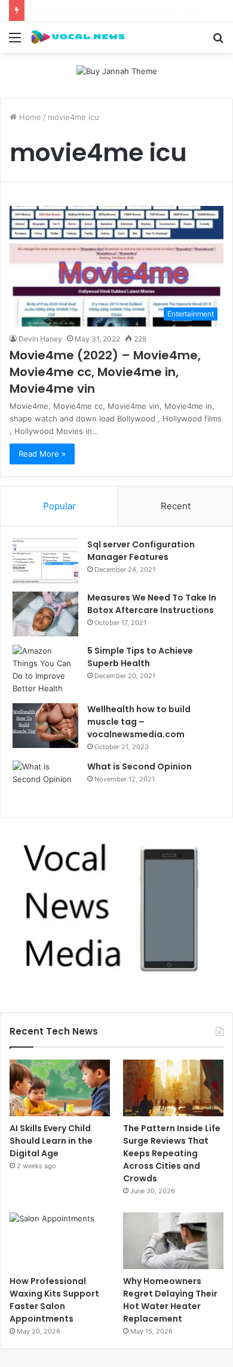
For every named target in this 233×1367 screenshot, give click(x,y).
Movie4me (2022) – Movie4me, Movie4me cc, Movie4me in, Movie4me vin (105, 372)
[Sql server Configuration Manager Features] (45, 560)
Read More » (42, 453)
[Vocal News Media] (77, 37)
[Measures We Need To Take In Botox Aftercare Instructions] (45, 614)
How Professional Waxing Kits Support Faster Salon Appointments (54, 1300)
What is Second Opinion (139, 766)
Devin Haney (40, 338)
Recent (176, 506)
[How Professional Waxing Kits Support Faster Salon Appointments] (60, 1240)
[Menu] (15, 41)
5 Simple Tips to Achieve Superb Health (140, 657)
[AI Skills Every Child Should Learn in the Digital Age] (60, 1088)
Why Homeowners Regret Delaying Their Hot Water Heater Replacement (170, 1300)
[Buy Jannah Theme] (116, 70)
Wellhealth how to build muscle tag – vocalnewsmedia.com (139, 721)
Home (29, 117)
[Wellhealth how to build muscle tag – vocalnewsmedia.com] (45, 725)
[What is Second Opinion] (45, 783)
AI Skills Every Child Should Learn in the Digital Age (51, 1140)
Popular (59, 506)
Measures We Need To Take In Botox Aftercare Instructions (151, 604)
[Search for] (218, 41)
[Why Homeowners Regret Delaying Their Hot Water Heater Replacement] (173, 1240)
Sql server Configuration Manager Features (141, 550)
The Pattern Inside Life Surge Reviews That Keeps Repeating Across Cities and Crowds (171, 1153)
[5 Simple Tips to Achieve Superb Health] (45, 670)
